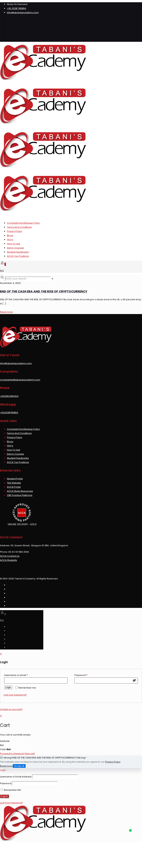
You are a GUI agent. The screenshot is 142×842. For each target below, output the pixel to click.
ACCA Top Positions (18, 256)
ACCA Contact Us (9, 556)
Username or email (16, 675)
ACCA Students (8, 560)
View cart (29, 753)
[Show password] (134, 680)
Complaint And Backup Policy (23, 223)
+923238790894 (9, 412)
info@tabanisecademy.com (23, 12)
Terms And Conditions (19, 227)
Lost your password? (15, 694)
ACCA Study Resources (20, 491)
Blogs (10, 235)
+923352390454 (9, 396)
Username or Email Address (16, 776)
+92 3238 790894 (16, 8)
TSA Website (14, 482)
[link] (52, 278)
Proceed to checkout (12, 753)
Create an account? (11, 709)
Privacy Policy (14, 231)
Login (8, 687)
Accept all (19, 766)
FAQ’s (10, 239)
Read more (6, 312)
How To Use (13, 243)
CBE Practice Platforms (19, 495)
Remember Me (12, 790)
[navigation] (71, 735)
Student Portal (15, 478)
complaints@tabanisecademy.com (20, 379)
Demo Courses (15, 247)
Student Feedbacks (18, 252)
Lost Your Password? (11, 802)
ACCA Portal (14, 487)
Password (80, 675)
